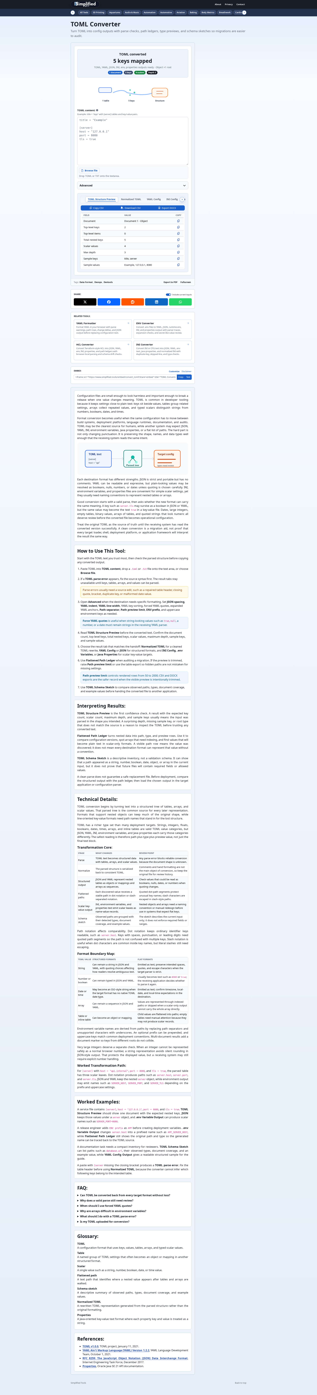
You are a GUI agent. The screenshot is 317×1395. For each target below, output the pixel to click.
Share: (77, 294)
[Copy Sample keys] (178, 258)
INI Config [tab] (172, 199)
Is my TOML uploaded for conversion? (104, 1221)
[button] (97, 110)
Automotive (166, 12)
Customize (174, 371)
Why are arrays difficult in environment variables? (113, 1211)
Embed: (78, 371)
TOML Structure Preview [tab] (101, 199)
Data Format (86, 282)
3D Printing (98, 12)
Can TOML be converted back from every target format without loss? (125, 1195)
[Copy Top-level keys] (178, 227)
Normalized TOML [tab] (131, 199)
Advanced (86, 185)
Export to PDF (170, 282)
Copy (180, 376)
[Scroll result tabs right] (182, 199)
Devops (98, 282)
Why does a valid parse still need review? (106, 1200)
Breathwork (224, 12)
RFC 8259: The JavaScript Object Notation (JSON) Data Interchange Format (135, 1358)
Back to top (240, 1382)
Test (188, 376)
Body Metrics (208, 12)
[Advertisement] (221, 92)
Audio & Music (132, 12)
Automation (150, 12)
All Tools (84, 12)
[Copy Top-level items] (178, 233)
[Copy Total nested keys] (178, 239)
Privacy (229, 4)
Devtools (108, 282)
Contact (240, 4)
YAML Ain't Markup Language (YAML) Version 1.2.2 (116, 1350)
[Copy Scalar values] (178, 246)
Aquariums (114, 12)
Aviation (181, 12)
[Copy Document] (178, 221)
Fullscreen (185, 282)
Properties (89, 1366)
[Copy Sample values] (178, 264)
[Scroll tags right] (244, 12)
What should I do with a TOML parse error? (108, 1216)
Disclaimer (187, 371)
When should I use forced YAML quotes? (106, 1206)
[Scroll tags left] (73, 12)
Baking (193, 12)
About (218, 4)
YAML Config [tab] (154, 199)
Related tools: (82, 316)
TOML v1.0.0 (90, 1346)
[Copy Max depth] (178, 252)
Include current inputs (182, 294)
